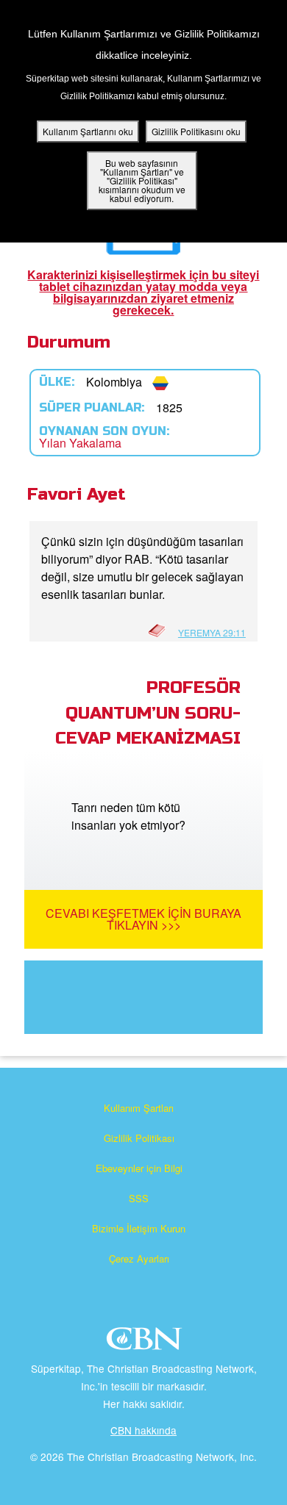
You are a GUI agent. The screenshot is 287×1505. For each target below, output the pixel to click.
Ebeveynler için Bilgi (139, 1168)
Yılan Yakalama (80, 442)
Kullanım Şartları (139, 1108)
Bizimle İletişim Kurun (138, 1228)
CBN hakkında (143, 1430)
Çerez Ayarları (139, 1258)
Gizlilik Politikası (139, 1138)
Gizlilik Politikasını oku (196, 131)
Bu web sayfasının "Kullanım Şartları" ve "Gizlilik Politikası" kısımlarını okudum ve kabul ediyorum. (142, 180)
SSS (139, 1198)
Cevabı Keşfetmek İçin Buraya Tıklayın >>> (143, 919)
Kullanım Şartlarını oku (88, 131)
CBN (146, 1342)
